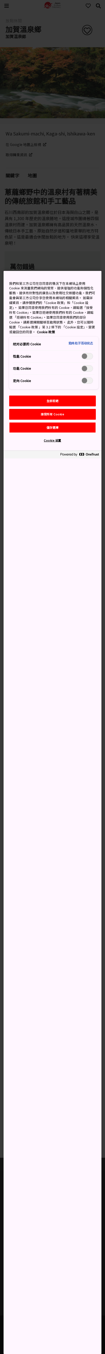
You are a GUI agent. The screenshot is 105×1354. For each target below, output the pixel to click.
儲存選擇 (52, 427)
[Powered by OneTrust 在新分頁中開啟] (79, 455)
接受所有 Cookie (52, 414)
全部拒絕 (52, 401)
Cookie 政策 (46, 331)
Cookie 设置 (52, 440)
